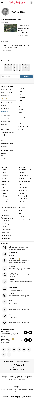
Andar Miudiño (6, 230)
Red (19, 184)
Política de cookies (26, 396)
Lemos (20, 109)
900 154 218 (17, 365)
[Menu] (2, 2)
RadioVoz (6, 377)
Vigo (19, 123)
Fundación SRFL (19, 376)
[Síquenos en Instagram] (14, 349)
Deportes (4, 187)
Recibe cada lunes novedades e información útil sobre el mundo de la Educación (19, 268)
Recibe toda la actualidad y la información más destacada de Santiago (19, 309)
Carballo (21, 100)
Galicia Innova (23, 202)
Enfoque (21, 193)
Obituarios (4, 205)
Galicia (3, 173)
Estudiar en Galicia (24, 178)
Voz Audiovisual (28, 376)
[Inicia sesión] (30, 2)
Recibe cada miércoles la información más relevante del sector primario (20, 274)
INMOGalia (5, 141)
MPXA (15, 379)
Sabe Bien (21, 173)
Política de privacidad (15, 396)
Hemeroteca (5, 95)
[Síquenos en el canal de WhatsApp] (3, 354)
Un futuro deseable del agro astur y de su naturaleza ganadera (16, 46)
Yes (19, 213)
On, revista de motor (24, 219)
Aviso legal (5, 396)
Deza (20, 103)
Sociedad (4, 190)
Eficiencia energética (8, 156)
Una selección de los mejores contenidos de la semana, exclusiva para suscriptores (19, 260)
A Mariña (21, 91)
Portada (4, 170)
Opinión (4, 184)
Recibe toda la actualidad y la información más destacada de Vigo (19, 316)
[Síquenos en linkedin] (19, 349)
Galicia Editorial (21, 379)
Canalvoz (17, 377)
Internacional (5, 181)
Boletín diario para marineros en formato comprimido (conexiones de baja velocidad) (20, 281)
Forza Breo (5, 232)
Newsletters (5, 108)
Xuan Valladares (23, 35)
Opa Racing (5, 224)
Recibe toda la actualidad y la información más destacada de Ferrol (19, 302)
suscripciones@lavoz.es (17, 369)
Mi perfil (3, 106)
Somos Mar (5, 202)
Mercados (21, 207)
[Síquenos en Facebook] (3, 349)
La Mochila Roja (23, 199)
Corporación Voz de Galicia (8, 376)
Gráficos (4, 196)
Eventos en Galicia (7, 144)
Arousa (20, 94)
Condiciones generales (10, 397)
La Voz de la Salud (24, 170)
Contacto (4, 147)
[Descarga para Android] (30, 332)
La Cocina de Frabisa (25, 181)
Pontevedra (22, 118)
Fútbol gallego (6, 235)
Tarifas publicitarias (7, 132)
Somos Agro (5, 199)
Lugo (20, 112)
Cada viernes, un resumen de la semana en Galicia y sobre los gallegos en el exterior (20, 289)
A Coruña (21, 88)
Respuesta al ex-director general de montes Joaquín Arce (24, 29)
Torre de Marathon (7, 218)
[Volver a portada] (17, 2)
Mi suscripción (6, 89)
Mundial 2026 (5, 215)
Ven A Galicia (22, 190)
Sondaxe (11, 377)
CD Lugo (4, 227)
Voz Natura (23, 377)
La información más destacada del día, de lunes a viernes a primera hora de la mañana (19, 247)
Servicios (4, 135)
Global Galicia (23, 175)
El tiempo (4, 210)
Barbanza (21, 97)
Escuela (21, 216)
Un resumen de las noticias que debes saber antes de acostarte (20, 254)
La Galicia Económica (8, 207)
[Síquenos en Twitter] (9, 349)
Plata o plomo (22, 187)
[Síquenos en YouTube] (24, 349)
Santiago (21, 121)
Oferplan (4, 138)
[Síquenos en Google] (9, 354)
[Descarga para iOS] (26, 332)
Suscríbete (5, 98)
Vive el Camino (23, 196)
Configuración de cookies (23, 397)
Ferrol (20, 106)
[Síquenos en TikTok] (29, 349)
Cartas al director (6, 119)
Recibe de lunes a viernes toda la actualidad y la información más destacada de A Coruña (19, 295)
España (3, 178)
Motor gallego (5, 238)
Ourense (21, 115)
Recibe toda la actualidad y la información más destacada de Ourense (19, 322)
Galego (21, 80)
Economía (4, 175)
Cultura (3, 193)
